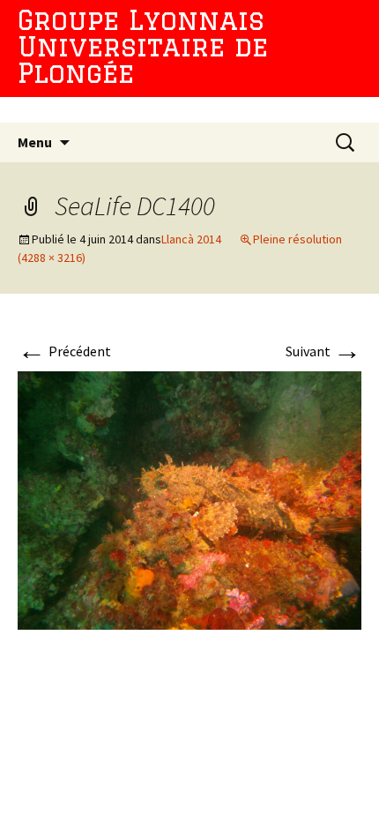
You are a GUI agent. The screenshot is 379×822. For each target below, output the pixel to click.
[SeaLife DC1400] (189, 498)
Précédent (64, 351)
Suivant (323, 351)
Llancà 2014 (191, 239)
